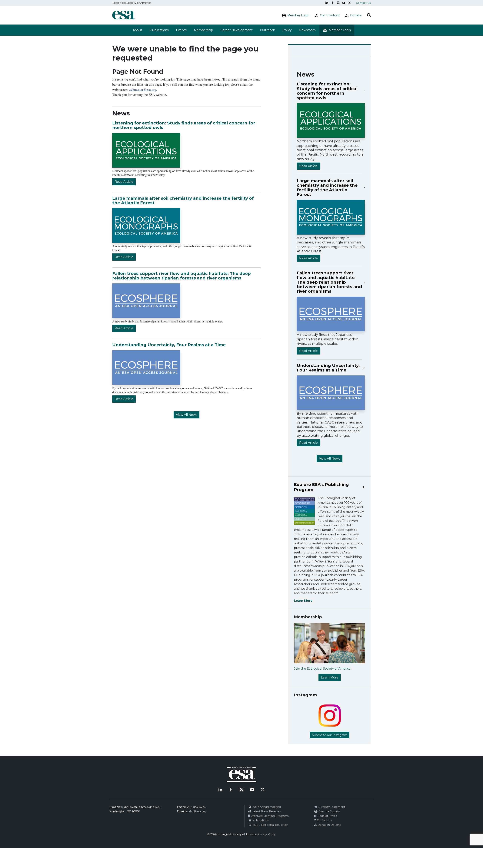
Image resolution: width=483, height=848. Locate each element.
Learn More (303, 600)
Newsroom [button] (307, 30)
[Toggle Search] (369, 15)
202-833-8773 (196, 807)
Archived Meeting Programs (269, 816)
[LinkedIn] (327, 3)
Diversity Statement (331, 807)
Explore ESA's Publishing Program (321, 487)
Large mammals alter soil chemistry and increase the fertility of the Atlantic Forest (183, 200)
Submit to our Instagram (329, 735)
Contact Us (363, 3)
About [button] (137, 30)
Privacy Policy (266, 834)
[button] (336, 30)
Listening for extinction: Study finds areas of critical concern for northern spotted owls (183, 125)
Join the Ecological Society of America (322, 668)
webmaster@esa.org (142, 89)
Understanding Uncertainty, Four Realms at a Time (169, 344)
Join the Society (329, 811)
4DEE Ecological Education (270, 825)
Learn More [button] (329, 677)
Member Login (298, 15)
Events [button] (181, 30)
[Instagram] (338, 3)
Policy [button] (287, 30)
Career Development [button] (237, 30)
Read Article (124, 181)
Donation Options (329, 825)
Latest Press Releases (266, 811)
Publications (159, 30)
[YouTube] (344, 3)
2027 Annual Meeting (266, 807)
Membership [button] (203, 30)
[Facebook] (332, 3)
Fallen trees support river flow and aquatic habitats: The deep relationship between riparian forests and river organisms (181, 276)
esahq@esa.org (196, 811)
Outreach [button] (267, 30)
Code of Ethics (327, 816)
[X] (349, 3)
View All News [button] (186, 415)
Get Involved (330, 15)
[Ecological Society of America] (123, 15)
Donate (355, 15)
